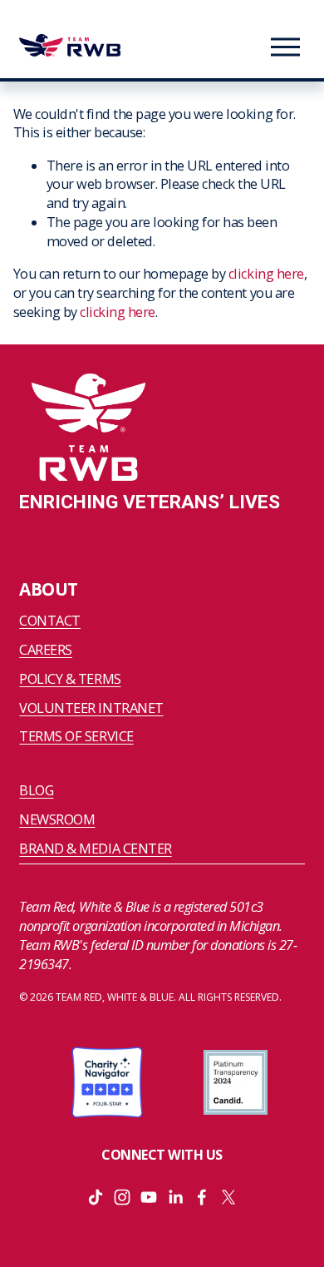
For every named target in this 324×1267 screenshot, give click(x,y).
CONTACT (50, 620)
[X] (228, 1197)
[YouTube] (148, 1197)
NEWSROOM (57, 819)
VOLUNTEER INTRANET (91, 708)
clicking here (266, 274)
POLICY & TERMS (69, 679)
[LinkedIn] (175, 1197)
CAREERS (45, 650)
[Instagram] (122, 1197)
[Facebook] (202, 1197)
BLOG (36, 790)
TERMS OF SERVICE (76, 736)
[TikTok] (95, 1197)
